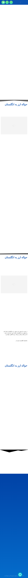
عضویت (14, 570)
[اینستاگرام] (25, 557)
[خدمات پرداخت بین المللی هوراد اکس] (21, 2)
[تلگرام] (24, 557)
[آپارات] (22, 557)
